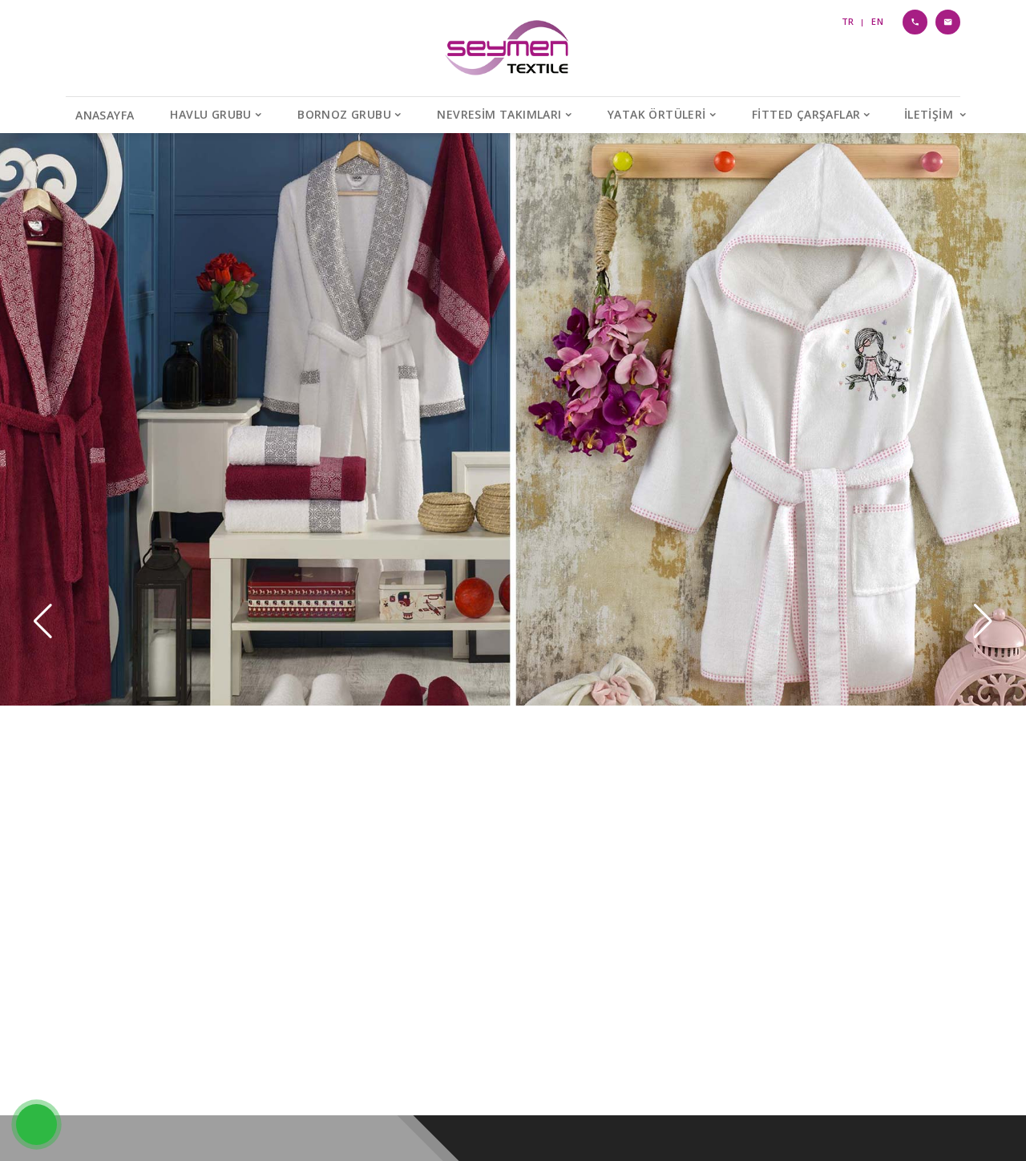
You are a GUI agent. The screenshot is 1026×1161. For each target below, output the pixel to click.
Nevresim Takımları (499, 114)
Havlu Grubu (210, 114)
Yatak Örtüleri (657, 114)
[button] (983, 621)
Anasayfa (104, 115)
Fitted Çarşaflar (806, 114)
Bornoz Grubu (344, 114)
